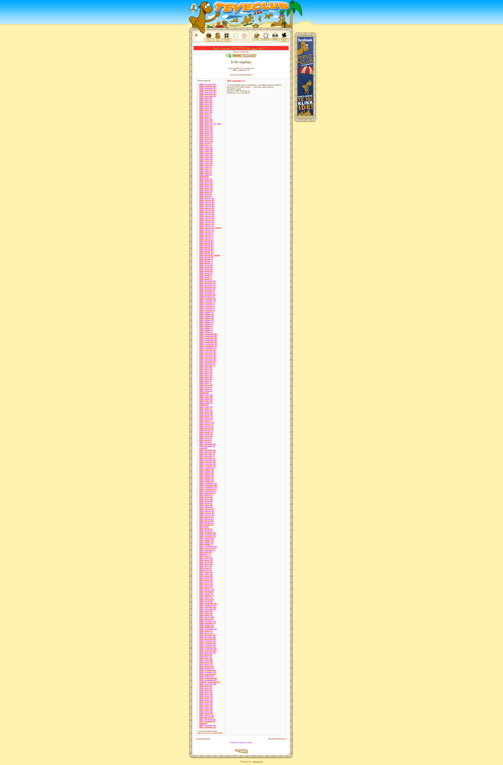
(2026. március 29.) (206, 200)
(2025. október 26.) (206, 318)
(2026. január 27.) (206, 267)
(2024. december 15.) (207, 452)
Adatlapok (265, 39)
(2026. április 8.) (205, 194)
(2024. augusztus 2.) (207, 493)
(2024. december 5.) (207, 458)
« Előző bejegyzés (202, 739)
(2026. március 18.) (206, 218)
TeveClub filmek (284, 40)
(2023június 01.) (205, 570)
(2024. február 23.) (206, 519)
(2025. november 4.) (207, 307)
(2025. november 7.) (207, 303)
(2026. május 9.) (205, 167)
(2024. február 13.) (206, 525)
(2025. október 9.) (206, 324)
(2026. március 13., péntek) (210, 228)
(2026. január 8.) (205, 275)
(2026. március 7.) (206, 232)
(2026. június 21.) (206, 130)
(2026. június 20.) (206, 132)
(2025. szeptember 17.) (208, 344)
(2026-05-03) (204, 177)
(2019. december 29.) (207, 635)
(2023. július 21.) (205, 552)
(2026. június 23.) (206, 126)
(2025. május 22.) (206, 401)
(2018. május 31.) (206, 704)
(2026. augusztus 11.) (207, 96)
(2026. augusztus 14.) (207, 92)
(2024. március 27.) (206, 509)
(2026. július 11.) (205, 110)
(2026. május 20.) (206, 157)
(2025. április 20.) (206, 413)
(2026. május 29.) (206, 149)
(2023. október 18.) (206, 539)
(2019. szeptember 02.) (208, 649)
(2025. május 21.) (206, 403)
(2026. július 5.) (205, 114)
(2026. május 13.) (206, 165)
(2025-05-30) (204, 393)
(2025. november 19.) (207, 299)
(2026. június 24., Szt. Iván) (210, 124)
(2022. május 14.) (206, 598)
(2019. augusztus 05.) (207, 653)
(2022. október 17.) (206, 596)
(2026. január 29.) (206, 265)
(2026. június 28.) (206, 120)
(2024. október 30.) (206, 470)
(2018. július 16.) (205, 688)
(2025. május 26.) (206, 397)
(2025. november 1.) (207, 311)
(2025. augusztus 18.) (207, 360)
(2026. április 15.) (206, 187)
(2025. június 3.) (205, 389)
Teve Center (217, 40)
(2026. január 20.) (206, 271)
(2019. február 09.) (206, 668)
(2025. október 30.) (206, 314)
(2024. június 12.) (206, 501)
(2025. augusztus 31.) (207, 350)
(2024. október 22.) (206, 474)
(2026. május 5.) (205, 173)
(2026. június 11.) (206, 139)
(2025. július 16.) (205, 371)
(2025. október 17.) (206, 322)
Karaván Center (226, 40)
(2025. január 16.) (206, 436)
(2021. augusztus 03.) (207, 609)
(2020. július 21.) (205, 631)
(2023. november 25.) (207, 533)
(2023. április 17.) (206, 588)
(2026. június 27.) (206, 122)
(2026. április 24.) (206, 183)
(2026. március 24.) (206, 206)
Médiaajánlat (258, 762)
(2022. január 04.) (206, 602)
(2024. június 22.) (206, 497)
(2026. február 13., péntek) (209, 255)
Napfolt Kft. (246, 762)
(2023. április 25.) (206, 582)
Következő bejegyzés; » (277, 739)
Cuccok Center (208, 40)
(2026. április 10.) (206, 191)
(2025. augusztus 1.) (207, 366)
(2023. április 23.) (206, 584)
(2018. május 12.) (206, 706)
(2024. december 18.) (207, 450)
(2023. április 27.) (206, 580)
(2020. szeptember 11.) (208, 629)
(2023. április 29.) (206, 578)
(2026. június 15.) (206, 134)
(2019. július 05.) (205, 659)
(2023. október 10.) (206, 543)
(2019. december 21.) (207, 637)
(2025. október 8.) (206, 326)
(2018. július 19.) (205, 686)
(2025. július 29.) (205, 368)
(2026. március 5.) (206, 236)
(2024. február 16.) (206, 523)
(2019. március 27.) (206, 666)
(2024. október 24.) (206, 472)
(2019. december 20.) (207, 639)
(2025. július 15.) (205, 373)
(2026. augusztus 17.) (207, 88)
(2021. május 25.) (206, 611)
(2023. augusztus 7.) (207, 550)
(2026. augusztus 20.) (207, 86)
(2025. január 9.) (205, 440)
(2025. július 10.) (205, 379)
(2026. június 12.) (206, 137)
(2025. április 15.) (206, 417)
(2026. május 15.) (206, 163)
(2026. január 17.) (206, 273)
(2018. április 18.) (206, 714)
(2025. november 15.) (207, 301)
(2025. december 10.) (207, 289)
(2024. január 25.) (206, 531)
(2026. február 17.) (206, 252)
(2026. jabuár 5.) (205, 279)
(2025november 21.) (207, 297)
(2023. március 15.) (206, 590)
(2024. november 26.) (207, 460)
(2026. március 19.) (206, 216)
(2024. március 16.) (206, 511)
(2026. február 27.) (206, 244)
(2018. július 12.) (205, 690)
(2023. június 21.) (206, 560)
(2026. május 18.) (206, 159)
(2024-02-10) (204, 527)
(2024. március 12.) (206, 515)
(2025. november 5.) (207, 305)
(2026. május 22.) (206, 155)
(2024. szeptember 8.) (207, 489)
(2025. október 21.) (206, 320)
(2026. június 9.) (205, 143)
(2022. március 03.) (206, 600)
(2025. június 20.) (206, 385)
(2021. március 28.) (206, 617)
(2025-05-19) (204, 405)
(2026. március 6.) (206, 234)
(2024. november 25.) (207, 462)
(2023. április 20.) (206, 586)
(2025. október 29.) (206, 316)
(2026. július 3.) (205, 116)
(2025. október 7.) (206, 328)
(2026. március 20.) (206, 214)
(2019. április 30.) (206, 663)
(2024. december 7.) (207, 456)
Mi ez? (236, 52)
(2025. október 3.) (206, 330)
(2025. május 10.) (206, 407)
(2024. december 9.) (207, 454)
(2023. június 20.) (206, 562)
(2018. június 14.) (206, 696)
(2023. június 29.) (206, 558)
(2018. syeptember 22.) (208, 678)
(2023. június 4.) (205, 568)
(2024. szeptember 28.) (208, 486)
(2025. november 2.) (207, 309)
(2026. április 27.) (206, 181)
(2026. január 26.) (206, 269)
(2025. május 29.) (206, 395)
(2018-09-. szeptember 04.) (209, 682)
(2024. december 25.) (207, 444)
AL (241, 68)
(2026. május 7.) (205, 169)
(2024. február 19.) (206, 521)
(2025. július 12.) (205, 377)
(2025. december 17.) (207, 283)
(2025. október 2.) (206, 332)
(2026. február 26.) (206, 246)
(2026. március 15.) (206, 224)
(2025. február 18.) (206, 429)
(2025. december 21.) (207, 281)
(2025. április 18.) (206, 415)
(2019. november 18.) (207, 643)
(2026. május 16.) (206, 161)
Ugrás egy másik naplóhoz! (241, 75)
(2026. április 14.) (206, 189)
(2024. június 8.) (205, 503)
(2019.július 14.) (205, 657)
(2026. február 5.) (206, 261)
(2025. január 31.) (206, 432)
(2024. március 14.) (206, 513)
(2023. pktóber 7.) (206, 545)
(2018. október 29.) (206, 676)
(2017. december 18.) (207, 720)
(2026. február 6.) (206, 259)
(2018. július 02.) (205, 692)
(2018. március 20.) (206, 716)
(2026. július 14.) (205, 108)
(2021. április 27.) (206, 615)
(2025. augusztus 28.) (207, 352)
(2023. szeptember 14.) (208, 546)
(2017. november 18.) (207, 725)
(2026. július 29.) (205, 98)
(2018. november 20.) (207, 672)
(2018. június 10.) (206, 700)
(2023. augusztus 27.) (207, 548)
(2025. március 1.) (206, 427)
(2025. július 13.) (205, 375)
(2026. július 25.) (205, 102)
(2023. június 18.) (206, 564)
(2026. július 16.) (205, 104)
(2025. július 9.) (205, 381)
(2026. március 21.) (206, 212)
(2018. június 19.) (206, 694)
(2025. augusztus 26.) (207, 354)
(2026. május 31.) (206, 147)
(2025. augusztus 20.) (207, 358)
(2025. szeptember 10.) (208, 346)
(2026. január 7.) (205, 277)
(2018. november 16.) (207, 674)
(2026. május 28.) (206, 151)
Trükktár (275, 39)
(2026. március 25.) (206, 204)
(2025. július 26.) (205, 370)
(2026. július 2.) (205, 118)
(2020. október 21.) (206, 625)
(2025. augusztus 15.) (207, 362)
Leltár (257, 39)
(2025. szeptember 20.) (208, 342)
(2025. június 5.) (205, 387)
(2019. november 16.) (207, 645)
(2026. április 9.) (205, 193)
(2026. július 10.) (205, 112)
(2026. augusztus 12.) (207, 94)
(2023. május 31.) (206, 572)
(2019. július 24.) (205, 655)
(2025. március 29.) (206, 423)
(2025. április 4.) (205, 421)
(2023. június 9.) (205, 566)
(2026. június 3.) (205, 145)
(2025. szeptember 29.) (208, 334)
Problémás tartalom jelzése (241, 742)
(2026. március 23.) (206, 208)
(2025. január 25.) (206, 434)
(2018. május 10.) (206, 708)
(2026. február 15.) (206, 253)
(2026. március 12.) (206, 230)
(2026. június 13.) (206, 135)
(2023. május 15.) (206, 574)
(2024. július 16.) (205, 495)
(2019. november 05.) (207, 647)
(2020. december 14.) (207, 621)
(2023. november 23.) (207, 535)
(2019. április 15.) (206, 664)
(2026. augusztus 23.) (207, 84)
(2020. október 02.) (206, 627)
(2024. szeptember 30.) (208, 484)
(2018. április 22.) (206, 710)
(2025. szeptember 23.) (208, 338)
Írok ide (245, 52)
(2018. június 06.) (206, 702)
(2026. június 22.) (206, 128)
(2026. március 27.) (206, 202)
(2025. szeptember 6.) (207, 348)
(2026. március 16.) (206, 222)
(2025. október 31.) (206, 312)
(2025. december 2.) (207, 293)
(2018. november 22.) (207, 670)
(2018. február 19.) (206, 718)
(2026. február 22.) (206, 248)
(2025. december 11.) (207, 287)
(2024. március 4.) (206, 517)
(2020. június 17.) (206, 633)
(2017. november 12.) (207, 727)
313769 (236, 68)
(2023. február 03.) (206, 592)
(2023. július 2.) (205, 556)
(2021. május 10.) (206, 613)
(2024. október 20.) (206, 476)
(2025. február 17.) (206, 430)
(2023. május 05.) (206, 576)
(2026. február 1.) (206, 263)
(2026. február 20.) (206, 250)
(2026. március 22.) (206, 210)
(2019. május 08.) (206, 661)
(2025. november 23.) (207, 295)
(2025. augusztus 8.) (207, 364)
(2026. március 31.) (206, 198)
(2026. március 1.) (206, 240)
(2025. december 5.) (207, 291)
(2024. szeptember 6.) (207, 491)
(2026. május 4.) (205, 175)
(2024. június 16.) (206, 499)
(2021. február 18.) (206, 619)
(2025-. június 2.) (206, 391)
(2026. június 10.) (206, 141)
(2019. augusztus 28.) (207, 651)
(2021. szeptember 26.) (208, 604)
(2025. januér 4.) (205, 438)
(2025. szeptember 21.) (208, 340)
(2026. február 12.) (206, 257)
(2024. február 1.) (206, 529)
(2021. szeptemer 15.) (207, 605)
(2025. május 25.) (206, 399)
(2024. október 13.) (206, 480)
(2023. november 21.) (207, 537)
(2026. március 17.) (206, 220)
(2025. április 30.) (206, 411)
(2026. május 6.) (205, 171)
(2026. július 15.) (205, 106)
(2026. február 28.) (206, 242)
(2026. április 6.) (205, 196)
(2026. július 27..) (206, 100)
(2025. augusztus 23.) (207, 356)
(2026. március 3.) (206, 238)
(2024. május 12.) (206, 507)
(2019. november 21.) (207, 641)
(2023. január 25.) (206, 594)
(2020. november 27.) (207, 623)
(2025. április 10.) (206, 419)
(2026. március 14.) (206, 226)
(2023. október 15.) (206, 541)
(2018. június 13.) (206, 698)
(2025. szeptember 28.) (208, 336)
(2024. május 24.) (206, 505)
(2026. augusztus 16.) (207, 90)
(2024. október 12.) (206, 482)
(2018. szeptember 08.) (208, 680)
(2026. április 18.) (206, 185)
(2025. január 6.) (205, 442)
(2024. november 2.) (207, 468)
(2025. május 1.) (205, 409)
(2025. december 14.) (207, 285)
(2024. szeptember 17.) (208, 487)
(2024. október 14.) (206, 478)
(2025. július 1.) (205, 383)
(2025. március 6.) (206, 425)
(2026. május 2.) (205, 179)
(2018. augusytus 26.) (207, 684)
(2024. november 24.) (207, 464)
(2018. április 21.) (206, 712)
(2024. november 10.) (207, 466)
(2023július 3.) (205, 554)
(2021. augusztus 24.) (207, 607)
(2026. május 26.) (206, 153)
